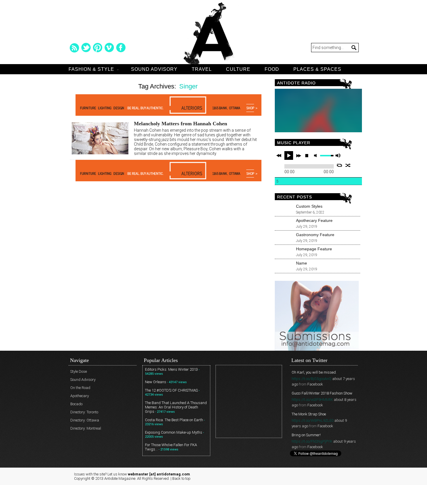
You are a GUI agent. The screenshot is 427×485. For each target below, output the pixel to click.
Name (301, 263)
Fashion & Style (91, 69)
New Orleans (155, 382)
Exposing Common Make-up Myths (173, 432)
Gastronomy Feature (315, 234)
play (289, 155)
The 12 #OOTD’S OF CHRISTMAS (171, 390)
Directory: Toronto (84, 412)
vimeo (109, 48)
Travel (202, 69)
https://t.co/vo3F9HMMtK (312, 399)
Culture (238, 69)
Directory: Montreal (85, 428)
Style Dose (78, 371)
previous (279, 155)
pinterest (98, 48)
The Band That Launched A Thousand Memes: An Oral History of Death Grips (176, 407)
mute (316, 155)
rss (74, 48)
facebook (121, 48)
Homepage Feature (314, 249)
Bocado (76, 404)
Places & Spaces (317, 69)
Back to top (181, 478)
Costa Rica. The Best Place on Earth (174, 420)
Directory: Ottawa (84, 420)
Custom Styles (309, 206)
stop (307, 155)
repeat (339, 165)
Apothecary (79, 396)
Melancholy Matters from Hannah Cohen (180, 123)
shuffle (348, 165)
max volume (337, 155)
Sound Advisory (154, 69)
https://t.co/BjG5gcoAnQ (311, 379)
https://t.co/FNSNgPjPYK (312, 441)
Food (272, 69)
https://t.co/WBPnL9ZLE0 (312, 420)
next (299, 155)
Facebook (315, 384)
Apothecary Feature (314, 220)
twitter (86, 48)
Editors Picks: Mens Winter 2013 (171, 369)
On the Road (80, 388)
